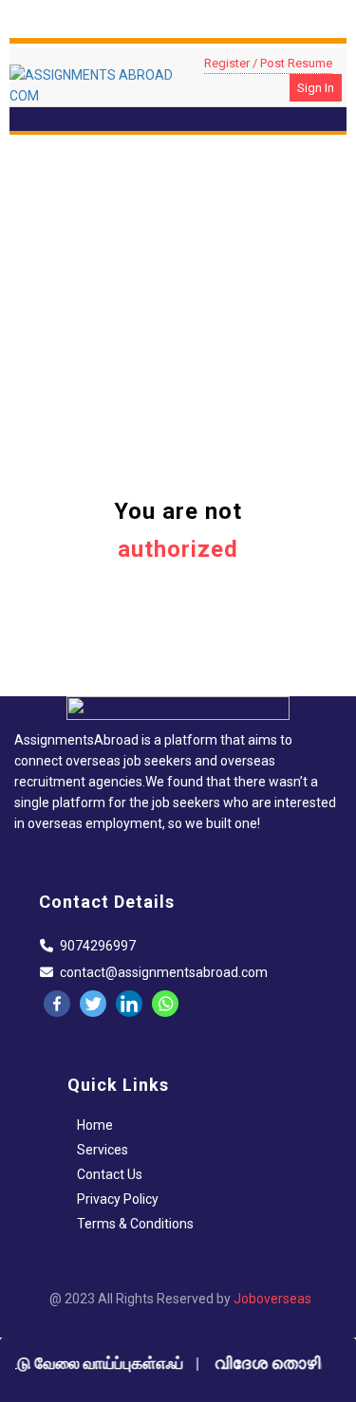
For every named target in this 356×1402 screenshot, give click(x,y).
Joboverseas (272, 1298)
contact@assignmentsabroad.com (164, 972)
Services (102, 1149)
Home (95, 1125)
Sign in (315, 88)
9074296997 (98, 945)
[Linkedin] (129, 1003)
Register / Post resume (268, 63)
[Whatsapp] (165, 1003)
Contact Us (109, 1174)
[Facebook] (57, 1003)
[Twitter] (93, 1003)
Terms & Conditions (135, 1223)
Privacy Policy (118, 1199)
